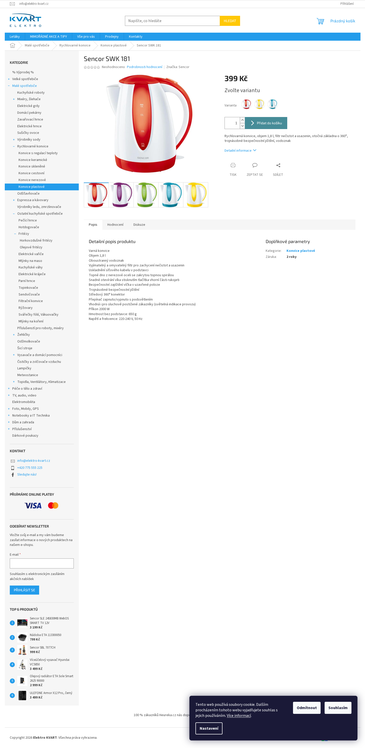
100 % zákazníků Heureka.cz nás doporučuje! (167, 715)
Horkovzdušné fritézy (36, 240)
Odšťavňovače (28, 193)
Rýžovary (26, 307)
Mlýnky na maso (30, 260)
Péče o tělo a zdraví (27, 388)
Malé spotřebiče (24, 85)
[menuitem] (15, 37)
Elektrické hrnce (29, 126)
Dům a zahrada (23, 422)
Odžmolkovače (28, 341)
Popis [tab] (93, 224)
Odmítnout (307, 708)
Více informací (239, 715)
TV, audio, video (24, 395)
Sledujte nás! (27, 474)
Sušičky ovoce (28, 132)
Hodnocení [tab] (115, 224)
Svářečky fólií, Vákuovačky (38, 314)
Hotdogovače (29, 227)
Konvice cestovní (31, 173)
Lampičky (24, 368)
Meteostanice (27, 375)
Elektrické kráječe (32, 274)
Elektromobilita (23, 402)
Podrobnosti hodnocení (144, 67)
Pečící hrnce (28, 220)
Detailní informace (238, 150)
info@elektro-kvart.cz (33, 460)
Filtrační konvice (31, 301)
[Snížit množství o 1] (242, 126)
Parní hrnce (27, 280)
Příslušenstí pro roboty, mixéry (40, 328)
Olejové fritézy (31, 247)
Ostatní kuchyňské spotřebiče (40, 213)
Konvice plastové (32, 186)
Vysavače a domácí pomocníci (39, 355)
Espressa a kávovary (32, 200)
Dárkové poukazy (25, 435)
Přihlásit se (24, 590)
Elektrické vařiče (31, 254)
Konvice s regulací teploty (38, 153)
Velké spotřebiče (25, 79)
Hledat (230, 21)
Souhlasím (338, 708)
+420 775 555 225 (29, 467)
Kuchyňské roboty (31, 92)
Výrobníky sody (28, 139)
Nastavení (209, 728)
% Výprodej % (23, 72)
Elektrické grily (28, 105)
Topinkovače (28, 287)
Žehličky (23, 334)
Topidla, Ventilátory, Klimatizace (41, 381)
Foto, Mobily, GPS (25, 408)
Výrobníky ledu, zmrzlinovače (39, 206)
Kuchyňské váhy (31, 267)
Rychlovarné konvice (32, 146)
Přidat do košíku (269, 123)
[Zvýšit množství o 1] (242, 120)
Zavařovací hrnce (30, 119)
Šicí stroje (24, 348)
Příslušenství (22, 429)
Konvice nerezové (32, 180)
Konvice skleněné (32, 166)
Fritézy (24, 233)
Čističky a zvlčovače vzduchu (39, 361)
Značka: (177, 67)
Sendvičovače (29, 294)
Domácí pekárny (29, 112)
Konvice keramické (33, 159)
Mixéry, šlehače (29, 99)
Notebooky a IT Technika (31, 415)
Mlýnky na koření (31, 321)
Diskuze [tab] (139, 224)
